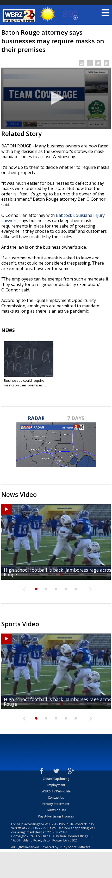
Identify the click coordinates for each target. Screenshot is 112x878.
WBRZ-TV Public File (56, 791)
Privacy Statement (56, 804)
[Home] (19, 15)
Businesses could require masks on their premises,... (25, 382)
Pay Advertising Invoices (56, 816)
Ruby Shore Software (75, 847)
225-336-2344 (57, 832)
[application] (56, 98)
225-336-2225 (36, 828)
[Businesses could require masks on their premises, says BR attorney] (28, 359)
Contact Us (56, 797)
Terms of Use (56, 810)
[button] (56, 98)
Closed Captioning (56, 779)
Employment (56, 785)
